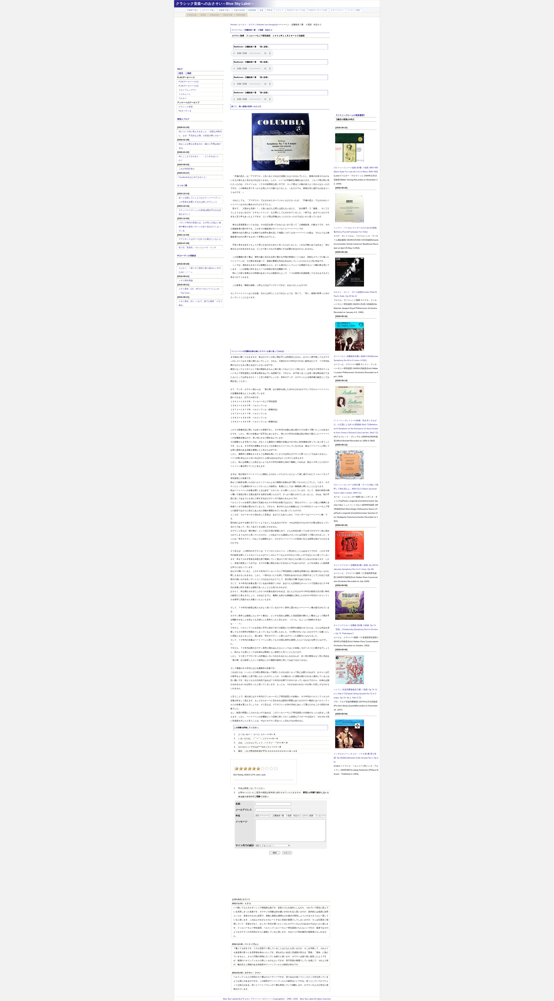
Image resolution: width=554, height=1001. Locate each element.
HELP (180, 69)
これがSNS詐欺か (187, 169)
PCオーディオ (185, 111)
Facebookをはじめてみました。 (193, 177)
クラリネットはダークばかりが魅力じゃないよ (200, 239)
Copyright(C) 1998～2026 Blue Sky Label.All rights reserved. (302, 999)
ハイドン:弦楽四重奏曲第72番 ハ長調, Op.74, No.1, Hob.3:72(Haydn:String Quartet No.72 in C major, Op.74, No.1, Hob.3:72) (355, 693)
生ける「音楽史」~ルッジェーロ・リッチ (197, 247)
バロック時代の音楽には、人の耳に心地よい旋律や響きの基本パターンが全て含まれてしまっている (200, 226)
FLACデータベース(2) (189, 86)
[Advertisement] (200, 40)
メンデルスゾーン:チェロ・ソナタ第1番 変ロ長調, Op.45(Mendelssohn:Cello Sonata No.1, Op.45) (356, 758)
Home (233, 24)
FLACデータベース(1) (189, 81)
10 (275, 768)
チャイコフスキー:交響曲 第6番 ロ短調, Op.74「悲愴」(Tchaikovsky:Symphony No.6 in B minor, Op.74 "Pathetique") (356, 629)
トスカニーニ (185, 94)
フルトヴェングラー (188, 90)
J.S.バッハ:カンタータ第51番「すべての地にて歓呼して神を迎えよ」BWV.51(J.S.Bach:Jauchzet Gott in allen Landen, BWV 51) (356, 489)
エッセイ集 (182, 185)
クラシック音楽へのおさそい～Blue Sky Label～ (215, 3)
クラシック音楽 (186, 107)
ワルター (183, 98)
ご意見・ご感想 (184, 73)
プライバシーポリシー (261, 999)
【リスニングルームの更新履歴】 (350, 115)
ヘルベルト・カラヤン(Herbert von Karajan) (256, 24)
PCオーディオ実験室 (186, 255)
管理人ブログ (183, 119)
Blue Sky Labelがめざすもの (236, 999)
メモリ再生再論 (186, 280)
